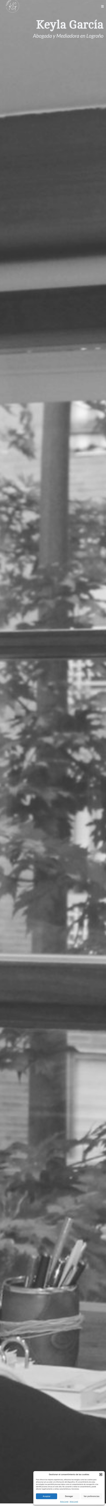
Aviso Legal (64, 1502)
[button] (101, 1474)
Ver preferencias (91, 1496)
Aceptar (46, 1496)
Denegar (69, 1496)
